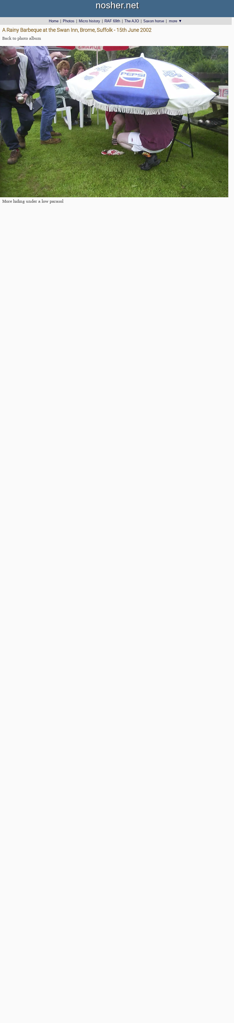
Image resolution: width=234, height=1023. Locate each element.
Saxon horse (153, 21)
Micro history (89, 21)
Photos (68, 21)
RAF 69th (112, 21)
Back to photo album (21, 38)
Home (53, 21)
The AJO (131, 21)
